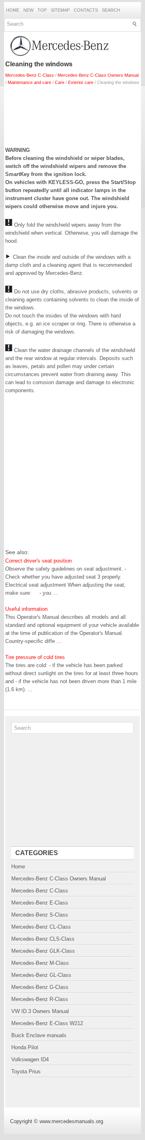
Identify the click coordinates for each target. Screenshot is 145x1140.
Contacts (86, 10)
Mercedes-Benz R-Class (39, 999)
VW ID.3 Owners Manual (40, 1011)
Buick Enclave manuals (38, 1035)
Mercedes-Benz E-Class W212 (47, 1023)
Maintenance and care (29, 82)
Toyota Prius (26, 1071)
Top (42, 10)
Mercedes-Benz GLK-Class (43, 951)
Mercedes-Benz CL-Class (41, 927)
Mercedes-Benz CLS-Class (43, 939)
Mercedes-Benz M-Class (40, 963)
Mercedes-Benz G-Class (39, 987)
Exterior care (80, 82)
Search (111, 10)
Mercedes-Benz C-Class (29, 75)
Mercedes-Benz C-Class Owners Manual (98, 75)
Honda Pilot (24, 1047)
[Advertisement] (72, 114)
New (28, 10)
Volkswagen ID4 (30, 1059)
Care (59, 82)
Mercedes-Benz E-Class (39, 903)
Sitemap (60, 10)
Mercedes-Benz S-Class (39, 915)
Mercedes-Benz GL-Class (41, 975)
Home (12, 10)
